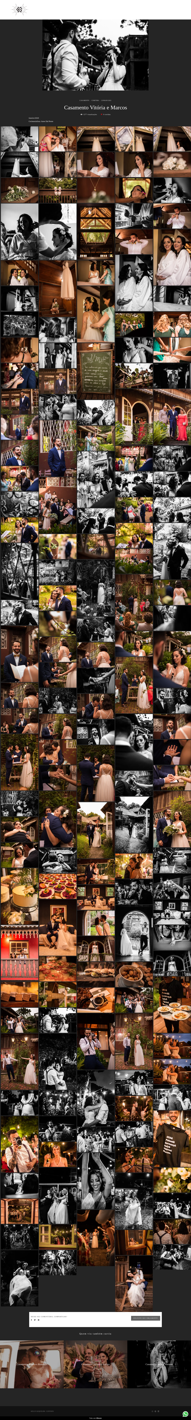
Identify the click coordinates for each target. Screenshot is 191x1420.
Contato (136, 10)
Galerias (94, 10)
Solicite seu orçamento (145, 1318)
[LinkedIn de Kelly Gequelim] (158, 1411)
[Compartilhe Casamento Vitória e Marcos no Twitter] (35, 1320)
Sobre (123, 10)
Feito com (95, 1418)
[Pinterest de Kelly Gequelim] (155, 1411)
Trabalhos (109, 10)
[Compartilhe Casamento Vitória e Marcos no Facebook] (31, 1320)
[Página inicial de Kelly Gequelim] (21, 9)
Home (80, 10)
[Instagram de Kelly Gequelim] (152, 1411)
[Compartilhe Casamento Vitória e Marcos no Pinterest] (38, 1320)
